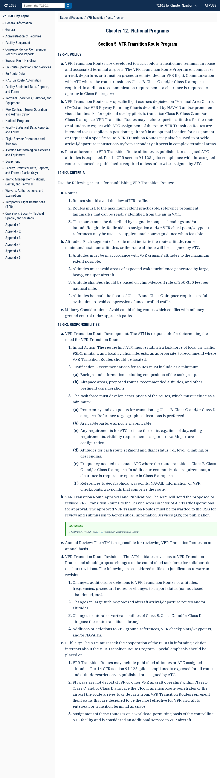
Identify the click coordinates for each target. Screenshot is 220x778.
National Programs (17, 121)
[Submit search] (68, 6)
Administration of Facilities (23, 36)
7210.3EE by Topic (16, 16)
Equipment (12, 161)
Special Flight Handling (20, 61)
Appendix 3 (13, 238)
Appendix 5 (13, 251)
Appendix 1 (13, 225)
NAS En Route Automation (23, 80)
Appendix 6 (13, 258)
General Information (18, 23)
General (10, 30)
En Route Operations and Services (28, 67)
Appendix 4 (13, 244)
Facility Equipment (17, 43)
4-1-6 (100, 531)
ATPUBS (211, 5)
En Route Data (15, 74)
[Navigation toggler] (3, 23)
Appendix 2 (13, 231)
